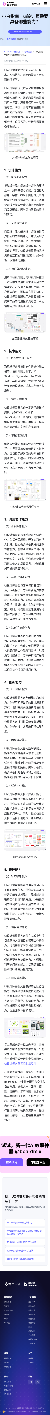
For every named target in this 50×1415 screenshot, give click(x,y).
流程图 (6, 1306)
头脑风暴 (31, 1310)
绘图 (30, 1327)
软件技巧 (31, 1302)
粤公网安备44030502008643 (16, 1412)
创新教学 (31, 1319)
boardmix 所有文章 (12, 52)
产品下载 (7, 1381)
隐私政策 (7, 1390)
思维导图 (7, 1302)
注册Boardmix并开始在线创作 (20, 1259)
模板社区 (7, 1358)
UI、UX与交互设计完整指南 (19, 1222)
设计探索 (28, 52)
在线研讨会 (32, 1339)
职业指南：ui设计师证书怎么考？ (22, 1242)
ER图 (6, 1319)
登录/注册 (36, 3)
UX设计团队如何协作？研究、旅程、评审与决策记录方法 (24, 1232)
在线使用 (11, 1162)
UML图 (7, 1323)
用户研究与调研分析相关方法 (20, 1250)
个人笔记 (31, 1335)
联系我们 (31, 1358)
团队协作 (31, 1306)
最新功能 (7, 1367)
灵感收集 (31, 1343)
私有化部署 (8, 1386)
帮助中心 (7, 1362)
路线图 (6, 1314)
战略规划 (31, 1331)
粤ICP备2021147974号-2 (38, 1412)
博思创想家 (11, 39)
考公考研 (31, 1323)
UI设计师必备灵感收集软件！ (21, 1063)
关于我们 (31, 1362)
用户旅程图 (8, 1310)
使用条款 (7, 1394)
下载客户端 (38, 1162)
